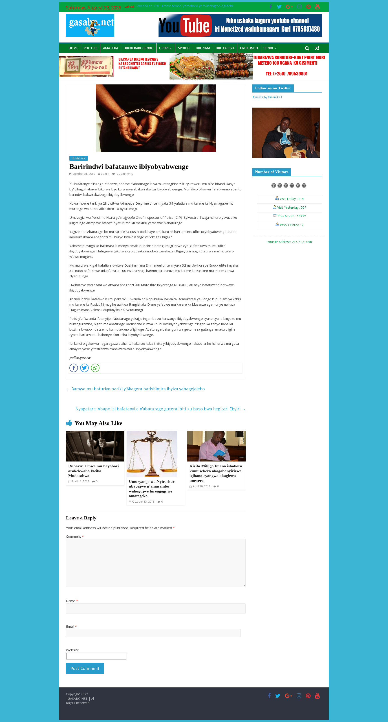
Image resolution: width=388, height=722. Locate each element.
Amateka (110, 48)
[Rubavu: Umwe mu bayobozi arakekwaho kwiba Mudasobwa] (95, 433)
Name (72, 600)
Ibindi (268, 48)
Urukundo (249, 48)
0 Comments (124, 174)
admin (105, 174)
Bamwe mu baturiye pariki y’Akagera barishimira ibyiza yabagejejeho (135, 388)
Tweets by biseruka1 (267, 97)
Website (72, 650)
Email (71, 626)
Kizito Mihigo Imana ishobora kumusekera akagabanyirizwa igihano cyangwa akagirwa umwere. (216, 473)
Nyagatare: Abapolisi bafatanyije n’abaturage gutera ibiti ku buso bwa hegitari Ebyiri (160, 408)
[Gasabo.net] (194, 55)
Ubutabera (225, 48)
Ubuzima (203, 48)
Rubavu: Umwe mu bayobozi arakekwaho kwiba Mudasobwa (93, 471)
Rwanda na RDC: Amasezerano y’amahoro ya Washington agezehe (185, 6)
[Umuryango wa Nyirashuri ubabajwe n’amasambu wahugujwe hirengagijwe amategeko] (152, 433)
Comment (75, 536)
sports (184, 48)
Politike (90, 48)
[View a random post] (317, 48)
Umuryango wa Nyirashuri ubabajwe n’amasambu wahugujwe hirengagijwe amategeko (152, 488)
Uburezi (165, 48)
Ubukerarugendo (139, 48)
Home (73, 48)
